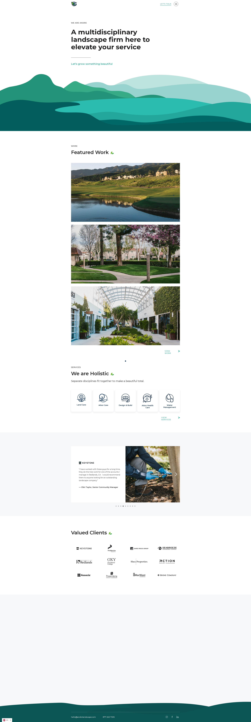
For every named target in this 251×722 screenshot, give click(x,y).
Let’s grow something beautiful (91, 64)
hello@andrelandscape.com (83, 717)
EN (7, 720)
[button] (75, 474)
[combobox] (7, 720)
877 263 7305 (109, 717)
